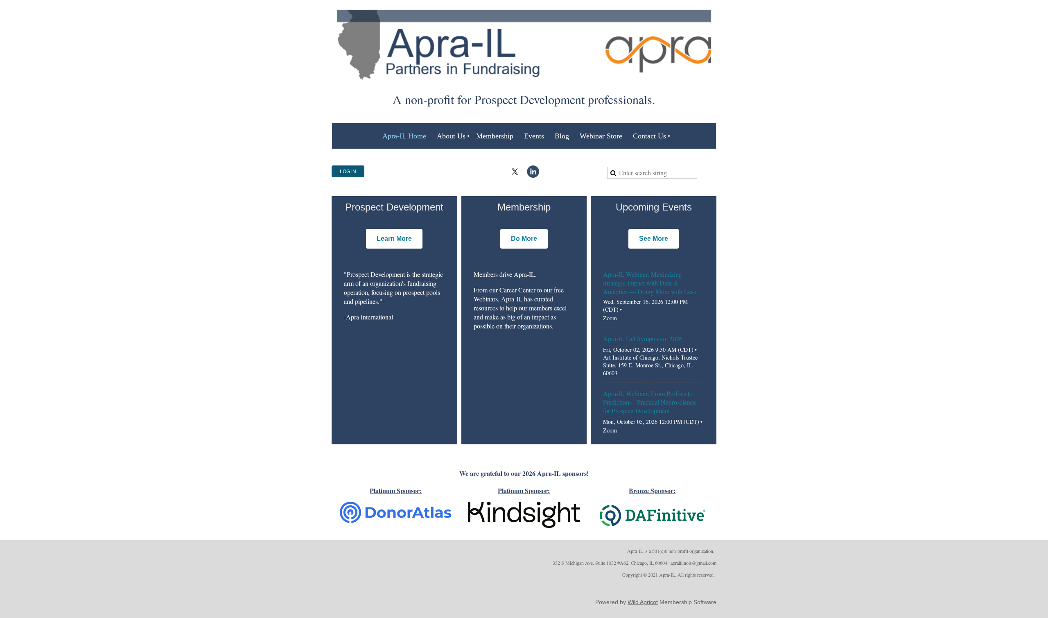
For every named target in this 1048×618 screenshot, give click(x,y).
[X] (515, 171)
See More (653, 238)
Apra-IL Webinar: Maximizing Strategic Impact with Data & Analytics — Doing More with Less (649, 283)
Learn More (394, 238)
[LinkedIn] (533, 171)
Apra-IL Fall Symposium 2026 (642, 338)
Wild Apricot (643, 602)
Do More (524, 238)
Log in (348, 171)
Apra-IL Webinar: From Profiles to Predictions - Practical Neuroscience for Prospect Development (649, 402)
